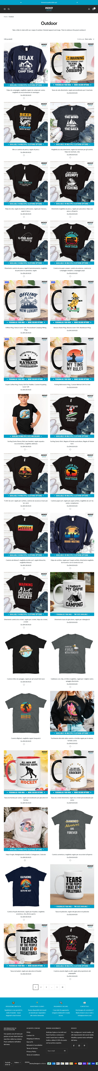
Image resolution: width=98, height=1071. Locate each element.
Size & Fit (30, 1042)
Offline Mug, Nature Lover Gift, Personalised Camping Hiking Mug (25, 329)
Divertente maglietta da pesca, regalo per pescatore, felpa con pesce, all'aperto (72, 210)
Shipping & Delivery (33, 1038)
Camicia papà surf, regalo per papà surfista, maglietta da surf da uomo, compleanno (72, 502)
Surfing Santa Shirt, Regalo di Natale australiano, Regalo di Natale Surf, (72, 442)
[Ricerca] (9, 9)
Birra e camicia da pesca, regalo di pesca (25, 149)
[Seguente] (62, 987)
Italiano (16, 1062)
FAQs (28, 1032)
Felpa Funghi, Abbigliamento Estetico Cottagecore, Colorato (26, 854)
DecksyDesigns (34, 1063)
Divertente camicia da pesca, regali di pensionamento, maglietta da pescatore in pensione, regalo (26, 269)
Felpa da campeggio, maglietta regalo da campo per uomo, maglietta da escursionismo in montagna (26, 91)
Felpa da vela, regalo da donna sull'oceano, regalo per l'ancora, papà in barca (26, 210)
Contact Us (30, 1035)
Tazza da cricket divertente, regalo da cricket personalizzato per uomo (72, 799)
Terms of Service (32, 1048)
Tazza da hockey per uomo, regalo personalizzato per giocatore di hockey (26, 799)
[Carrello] (93, 9)
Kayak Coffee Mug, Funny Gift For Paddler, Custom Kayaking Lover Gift (25, 386)
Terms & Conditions (33, 1055)
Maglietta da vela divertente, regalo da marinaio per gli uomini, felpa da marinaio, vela (72, 151)
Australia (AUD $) (7, 1063)
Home (5, 16)
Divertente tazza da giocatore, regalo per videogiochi (72, 619)
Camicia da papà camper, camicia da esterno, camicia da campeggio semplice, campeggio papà (72, 269)
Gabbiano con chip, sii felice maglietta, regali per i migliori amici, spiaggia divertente (72, 680)
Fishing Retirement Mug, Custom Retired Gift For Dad (72, 384)
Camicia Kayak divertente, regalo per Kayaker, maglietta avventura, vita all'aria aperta (26, 913)
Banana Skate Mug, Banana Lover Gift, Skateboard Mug (72, 327)
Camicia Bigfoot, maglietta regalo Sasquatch (26, 738)
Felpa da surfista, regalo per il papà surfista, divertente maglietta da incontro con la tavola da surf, (72, 561)
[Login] (89, 9)
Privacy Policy (31, 1051)
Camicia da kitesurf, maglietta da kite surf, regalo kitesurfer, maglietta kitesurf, (26, 561)
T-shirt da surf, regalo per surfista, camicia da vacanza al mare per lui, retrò (26, 502)
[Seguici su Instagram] (79, 1045)
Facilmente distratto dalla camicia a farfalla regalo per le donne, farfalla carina (72, 739)
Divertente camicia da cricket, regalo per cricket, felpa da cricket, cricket (26, 620)
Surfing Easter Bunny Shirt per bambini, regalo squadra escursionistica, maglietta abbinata (26, 442)
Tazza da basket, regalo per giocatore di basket (25, 971)
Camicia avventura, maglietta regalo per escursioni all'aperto (72, 854)
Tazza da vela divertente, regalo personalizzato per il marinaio (72, 90)
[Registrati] (64, 1050)
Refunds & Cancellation (34, 1045)
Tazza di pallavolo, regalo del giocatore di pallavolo (72, 911)
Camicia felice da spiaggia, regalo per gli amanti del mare (26, 679)
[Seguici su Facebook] (73, 1045)
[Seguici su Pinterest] (84, 1045)
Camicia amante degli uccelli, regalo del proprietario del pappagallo (72, 972)
